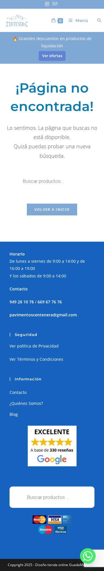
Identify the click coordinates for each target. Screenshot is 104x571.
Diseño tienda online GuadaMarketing (65, 564)
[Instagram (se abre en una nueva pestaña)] (48, 4)
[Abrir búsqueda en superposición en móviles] (96, 20)
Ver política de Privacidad (34, 346)
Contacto (18, 392)
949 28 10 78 (22, 302)
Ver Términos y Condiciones (36, 359)
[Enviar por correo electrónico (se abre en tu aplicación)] (55, 4)
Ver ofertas (52, 55)
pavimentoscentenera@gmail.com (43, 315)
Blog (14, 414)
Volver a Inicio (52, 209)
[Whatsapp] (88, 556)
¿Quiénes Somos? (26, 403)
